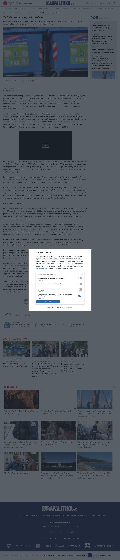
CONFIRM (48, 301)
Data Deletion (50, 307)
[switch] (80, 278)
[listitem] (60, 275)
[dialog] (60, 280)
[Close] (88, 252)
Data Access (60, 307)
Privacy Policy (69, 307)
